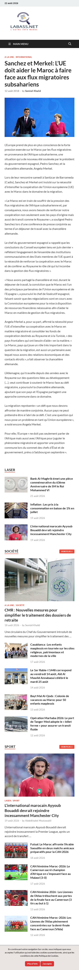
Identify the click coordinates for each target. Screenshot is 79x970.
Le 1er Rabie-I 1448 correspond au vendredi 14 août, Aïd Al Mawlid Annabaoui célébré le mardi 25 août (50, 675)
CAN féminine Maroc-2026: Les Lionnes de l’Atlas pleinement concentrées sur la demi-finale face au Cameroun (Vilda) (50, 923)
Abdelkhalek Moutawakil (38, 820)
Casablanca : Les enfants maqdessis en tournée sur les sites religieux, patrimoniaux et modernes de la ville (52, 650)
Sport (16, 800)
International (24, 57)
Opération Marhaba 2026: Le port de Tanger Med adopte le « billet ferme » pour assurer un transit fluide (52, 723)
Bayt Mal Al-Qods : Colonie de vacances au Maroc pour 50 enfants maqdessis (49, 699)
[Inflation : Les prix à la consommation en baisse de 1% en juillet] (16, 504)
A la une (9, 57)
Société (20, 605)
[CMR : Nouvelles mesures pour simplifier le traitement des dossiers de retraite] (39, 560)
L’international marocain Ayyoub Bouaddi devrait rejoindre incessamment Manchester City (51, 530)
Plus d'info (32, 963)
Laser (8, 800)
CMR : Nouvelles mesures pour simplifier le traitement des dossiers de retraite (38, 615)
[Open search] (70, 44)
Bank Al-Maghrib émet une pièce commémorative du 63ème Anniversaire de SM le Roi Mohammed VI (51, 484)
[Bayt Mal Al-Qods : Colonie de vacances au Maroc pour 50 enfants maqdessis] (16, 696)
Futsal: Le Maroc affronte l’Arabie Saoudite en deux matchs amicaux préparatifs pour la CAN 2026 (52, 848)
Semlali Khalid (33, 90)
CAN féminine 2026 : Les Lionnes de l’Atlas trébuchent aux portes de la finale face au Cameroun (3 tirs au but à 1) (51, 897)
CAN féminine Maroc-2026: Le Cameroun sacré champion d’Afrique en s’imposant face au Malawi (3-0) (50, 871)
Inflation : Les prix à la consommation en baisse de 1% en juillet (52, 508)
